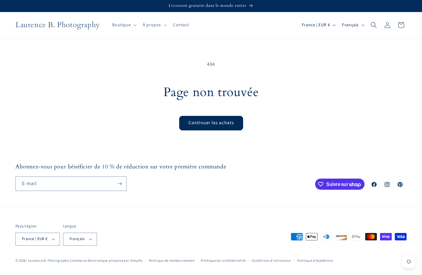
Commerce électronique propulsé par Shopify (106, 260)
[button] (123, 25)
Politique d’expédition (315, 260)
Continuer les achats (211, 123)
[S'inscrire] (119, 183)
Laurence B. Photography (49, 260)
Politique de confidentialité (223, 260)
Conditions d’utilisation (271, 260)
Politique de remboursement (172, 260)
